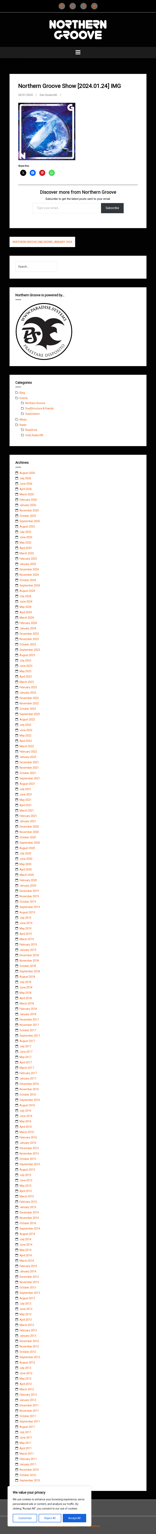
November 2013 (29, 1282)
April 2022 (26, 740)
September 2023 (30, 649)
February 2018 (28, 1008)
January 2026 (28, 505)
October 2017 (28, 1030)
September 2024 (30, 585)
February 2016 (28, 1137)
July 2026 (25, 478)
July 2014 (25, 1239)
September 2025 (30, 521)
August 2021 (27, 783)
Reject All (50, 1518)
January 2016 (28, 1142)
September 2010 (30, 1480)
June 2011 (26, 1437)
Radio (23, 424)
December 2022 (29, 698)
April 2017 (26, 1062)
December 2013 (29, 1276)
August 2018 (27, 976)
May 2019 (25, 928)
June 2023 (26, 665)
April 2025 (26, 547)
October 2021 (28, 773)
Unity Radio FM (34, 435)
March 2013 (27, 1325)
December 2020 (29, 826)
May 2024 (25, 606)
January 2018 (28, 1014)
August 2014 (27, 1233)
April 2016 (26, 1126)
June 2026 (26, 483)
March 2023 (27, 681)
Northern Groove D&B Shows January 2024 (42, 241)
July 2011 (25, 1432)
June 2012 (26, 1373)
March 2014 (27, 1260)
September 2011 (30, 1421)
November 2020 (29, 832)
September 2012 (30, 1357)
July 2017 (25, 1046)
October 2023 (28, 644)
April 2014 (26, 1255)
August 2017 (27, 1041)
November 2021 (29, 767)
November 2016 (29, 1089)
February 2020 (28, 880)
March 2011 (27, 1453)
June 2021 (26, 794)
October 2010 (28, 1475)
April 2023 (26, 676)
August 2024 (27, 590)
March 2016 (27, 1132)
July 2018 (25, 982)
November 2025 (29, 510)
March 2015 (27, 1196)
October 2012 (28, 1351)
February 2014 (28, 1266)
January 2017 (28, 1078)
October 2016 (28, 1094)
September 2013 (30, 1292)
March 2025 (27, 553)
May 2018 (25, 992)
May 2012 (25, 1378)
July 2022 (25, 724)
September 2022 (30, 714)
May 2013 (25, 1314)
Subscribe (112, 208)
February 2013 (28, 1330)
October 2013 (28, 1287)
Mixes (23, 419)
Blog (22, 392)
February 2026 (28, 499)
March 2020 (27, 874)
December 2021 (29, 762)
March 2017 (27, 1067)
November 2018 (29, 960)
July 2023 (25, 660)
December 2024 (29, 569)
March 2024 (27, 617)
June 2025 (26, 537)
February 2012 (28, 1394)
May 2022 (25, 735)
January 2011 (28, 1464)
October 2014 (28, 1223)
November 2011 (29, 1410)
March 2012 (27, 1389)
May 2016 (25, 1121)
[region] (49, 1506)
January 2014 (28, 1271)
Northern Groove (35, 403)
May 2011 (25, 1442)
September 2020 (30, 842)
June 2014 (26, 1244)
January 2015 (28, 1207)
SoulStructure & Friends (39, 408)
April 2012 (26, 1383)
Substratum (32, 413)
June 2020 (26, 858)
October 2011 (28, 1416)
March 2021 (27, 810)
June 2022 (26, 730)
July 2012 (25, 1367)
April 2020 (26, 869)
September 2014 (30, 1228)
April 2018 (26, 998)
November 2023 (29, 639)
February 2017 (28, 1073)
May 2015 (25, 1185)
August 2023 (27, 655)
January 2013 (28, 1335)
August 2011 (27, 1426)
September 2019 (30, 907)
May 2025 (25, 542)
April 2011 (26, 1448)
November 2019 (29, 896)
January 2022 (28, 756)
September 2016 (30, 1099)
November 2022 (29, 703)
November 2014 (29, 1217)
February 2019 (28, 944)
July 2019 (25, 917)
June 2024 (26, 601)
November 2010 (29, 1469)
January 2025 (28, 564)
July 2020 (25, 853)
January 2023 (28, 692)
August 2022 (27, 719)
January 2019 (28, 949)
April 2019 (26, 933)
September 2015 (30, 1164)
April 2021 (26, 805)
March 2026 (27, 494)
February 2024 (28, 623)
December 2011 (29, 1405)
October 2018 (28, 965)
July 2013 (25, 1303)
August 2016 (27, 1105)
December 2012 (29, 1341)
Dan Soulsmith (48, 94)
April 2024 (26, 612)
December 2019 (29, 890)
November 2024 (29, 574)
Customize (25, 1518)
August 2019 (27, 912)
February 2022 (28, 751)
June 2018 (26, 987)
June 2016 (26, 1116)
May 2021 (25, 799)
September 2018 (30, 971)
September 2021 (30, 778)
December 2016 (29, 1083)
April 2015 (26, 1191)
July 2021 (25, 789)
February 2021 (28, 815)
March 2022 (27, 746)
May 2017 (25, 1057)
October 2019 (28, 901)
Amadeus (94, 1525)
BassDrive (31, 429)
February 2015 (28, 1201)
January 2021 (28, 821)
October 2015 (28, 1158)
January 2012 (28, 1400)
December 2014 (29, 1212)
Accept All (74, 1518)
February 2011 (28, 1459)
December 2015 (29, 1148)
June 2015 (26, 1180)
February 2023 (28, 687)
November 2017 (29, 1024)
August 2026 (27, 472)
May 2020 (25, 864)
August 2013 (27, 1298)
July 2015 (25, 1174)
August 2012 (27, 1362)
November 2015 (29, 1153)
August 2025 (27, 526)
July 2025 (25, 531)
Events (24, 398)
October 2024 (28, 580)
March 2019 (27, 939)
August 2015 (27, 1169)
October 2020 (28, 837)
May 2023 (25, 671)
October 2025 (28, 515)
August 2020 (27, 848)
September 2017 (30, 1035)
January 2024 (28, 628)
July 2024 (25, 596)
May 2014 (25, 1250)
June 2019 (26, 923)
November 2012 (29, 1346)
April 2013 (26, 1319)
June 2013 (26, 1308)
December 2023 (29, 633)
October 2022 (28, 708)
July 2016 (25, 1110)
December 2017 (29, 1019)
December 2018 (29, 955)
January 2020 (28, 885)
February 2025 (28, 558)
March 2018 (27, 1003)
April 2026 (26, 489)
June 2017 (26, 1051)
